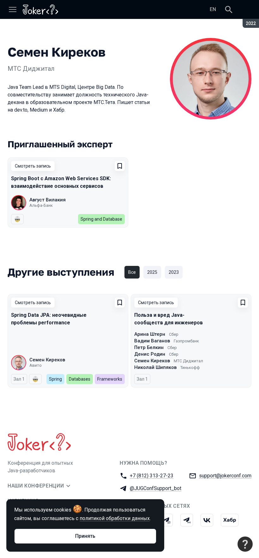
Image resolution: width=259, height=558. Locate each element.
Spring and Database (101, 219)
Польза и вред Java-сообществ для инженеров (168, 319)
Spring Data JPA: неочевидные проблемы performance (49, 319)
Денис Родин (149, 354)
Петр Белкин (149, 347)
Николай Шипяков (155, 367)
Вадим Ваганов (152, 340)
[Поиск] (228, 9)
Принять (85, 536)
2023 (174, 272)
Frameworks (109, 379)
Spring (55, 379)
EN (213, 9)
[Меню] (12, 9)
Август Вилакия (47, 199)
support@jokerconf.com (225, 476)
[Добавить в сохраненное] (120, 166)
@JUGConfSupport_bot (155, 488)
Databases (79, 379)
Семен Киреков (47, 359)
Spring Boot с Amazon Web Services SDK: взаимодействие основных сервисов (61, 182)
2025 (152, 272)
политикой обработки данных (115, 518)
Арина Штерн (149, 334)
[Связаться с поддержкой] (245, 544)
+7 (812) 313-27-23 (151, 476)
